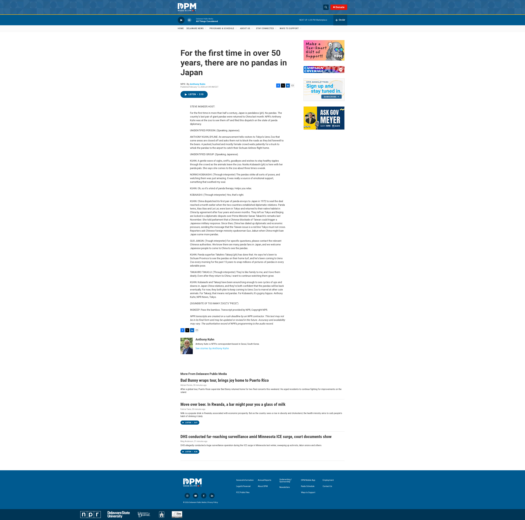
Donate (340, 7)
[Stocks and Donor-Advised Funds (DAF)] (324, 50)
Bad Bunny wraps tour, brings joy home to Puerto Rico (224, 380)
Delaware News (195, 28)
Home (181, 28)
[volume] (189, 20)
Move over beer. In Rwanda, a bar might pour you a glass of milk (232, 404)
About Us (245, 28)
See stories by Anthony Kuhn (212, 348)
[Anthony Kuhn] (186, 346)
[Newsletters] (324, 90)
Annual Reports (264, 480)
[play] (181, 20)
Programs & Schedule (222, 28)
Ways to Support (289, 28)
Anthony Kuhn (197, 84)
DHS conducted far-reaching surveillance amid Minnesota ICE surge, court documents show (256, 436)
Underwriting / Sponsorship (285, 480)
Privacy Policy (213, 502)
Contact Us (327, 486)
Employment (328, 480)
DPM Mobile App (308, 480)
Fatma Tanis (185, 409)
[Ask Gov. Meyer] (324, 118)
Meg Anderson (186, 441)
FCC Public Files (243, 492)
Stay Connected (265, 28)
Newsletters (284, 487)
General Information (245, 480)
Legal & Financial (243, 486)
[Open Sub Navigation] (206, 28)
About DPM (263, 486)
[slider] (193, 20)
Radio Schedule (307, 486)
